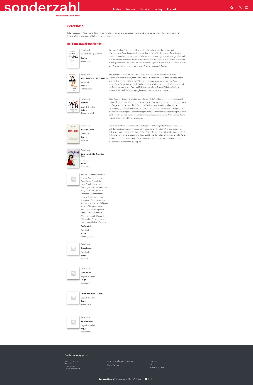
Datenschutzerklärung (157, 368)
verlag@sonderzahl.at (72, 369)
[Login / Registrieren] (240, 8)
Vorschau (129, 361)
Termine (144, 9)
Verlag (158, 9)
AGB (151, 364)
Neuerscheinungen (119, 361)
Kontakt (171, 9)
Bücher (117, 9)
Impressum (153, 361)
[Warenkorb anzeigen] (246, 8)
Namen (130, 9)
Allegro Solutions (135, 379)
